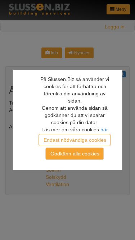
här (104, 129)
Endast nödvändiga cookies (75, 140)
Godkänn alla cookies (74, 154)
